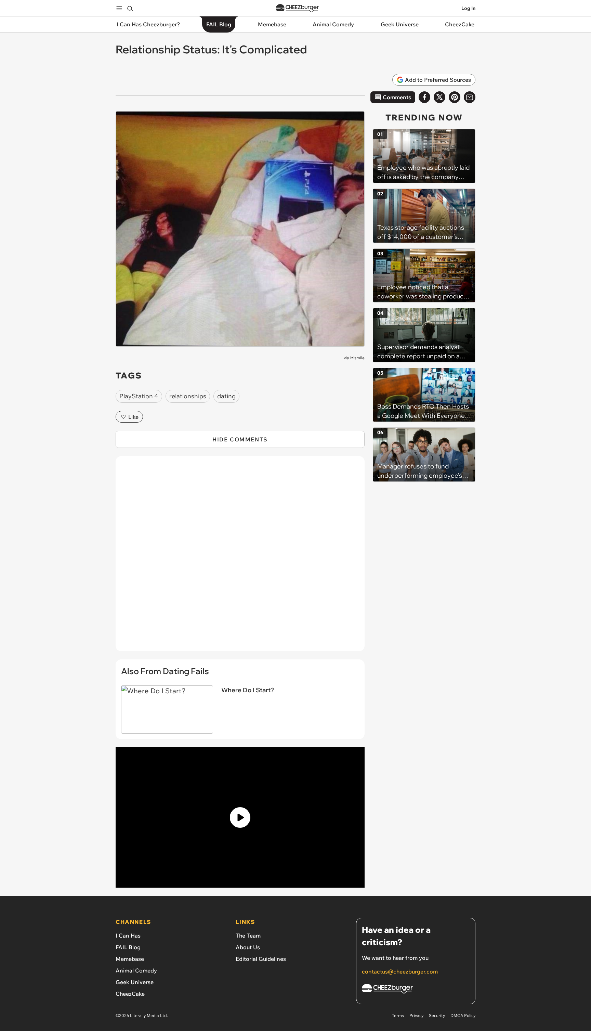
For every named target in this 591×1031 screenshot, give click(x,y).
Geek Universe (135, 982)
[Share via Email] (469, 97)
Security (437, 1015)
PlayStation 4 (138, 396)
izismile (357, 357)
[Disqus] (240, 557)
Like (133, 416)
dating (226, 396)
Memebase (130, 958)
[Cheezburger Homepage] (297, 8)
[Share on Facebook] (424, 97)
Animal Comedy (136, 970)
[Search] (130, 8)
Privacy (416, 1015)
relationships (187, 396)
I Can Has (128, 935)
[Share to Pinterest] (454, 97)
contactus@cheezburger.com (400, 971)
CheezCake (130, 993)
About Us (248, 947)
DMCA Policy (462, 1015)
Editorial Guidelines (261, 958)
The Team (248, 935)
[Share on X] (439, 97)
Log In (468, 8)
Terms (398, 1015)
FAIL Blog (128, 947)
